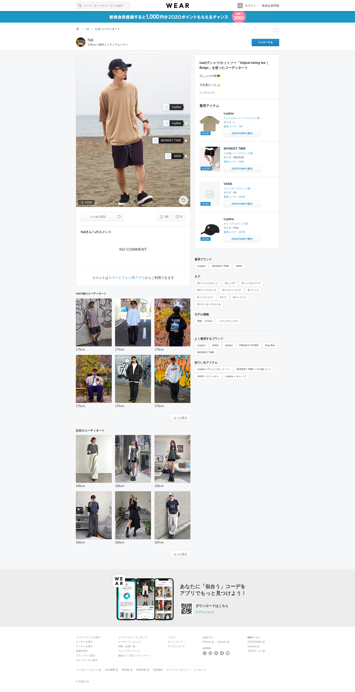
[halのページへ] (81, 42)
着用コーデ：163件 (234, 196)
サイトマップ (175, 641)
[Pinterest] (228, 653)
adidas (229, 345)
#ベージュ (253, 290)
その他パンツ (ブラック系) (238, 153)
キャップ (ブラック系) (236, 223)
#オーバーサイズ (206, 290)
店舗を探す (82, 650)
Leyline (229, 113)
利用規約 (158, 670)
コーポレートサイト (87, 669)
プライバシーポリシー (178, 670)
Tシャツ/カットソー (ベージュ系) (242, 118)
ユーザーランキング (129, 641)
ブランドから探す (86, 655)
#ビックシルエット (207, 283)
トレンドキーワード (129, 650)
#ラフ (223, 297)
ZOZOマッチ (255, 650)
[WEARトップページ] (78, 29)
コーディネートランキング (133, 637)
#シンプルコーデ (251, 283)
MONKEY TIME (235, 148)
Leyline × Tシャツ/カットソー (213, 369)
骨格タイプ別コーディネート (134, 655)
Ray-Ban (270, 345)
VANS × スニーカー (208, 376)
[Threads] (216, 653)
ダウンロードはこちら (212, 606)
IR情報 (125, 669)
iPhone (207, 641)
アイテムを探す (84, 646)
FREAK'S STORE (249, 345)
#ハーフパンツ (205, 297)
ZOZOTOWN (255, 641)
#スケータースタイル (209, 304)
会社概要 (110, 669)
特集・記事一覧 (126, 646)
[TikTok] (222, 653)
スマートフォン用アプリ (126, 277)
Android (221, 641)
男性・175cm (204, 321)
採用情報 (141, 669)
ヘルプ (171, 637)
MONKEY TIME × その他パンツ (253, 369)
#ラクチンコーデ (231, 290)
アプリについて (205, 612)
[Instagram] (210, 653)
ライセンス (200, 670)
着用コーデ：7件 (233, 126)
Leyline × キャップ (235, 376)
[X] (205, 653)
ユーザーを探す (84, 641)
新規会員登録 (270, 5)
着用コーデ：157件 (234, 232)
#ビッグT (230, 283)
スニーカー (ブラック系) (237, 188)
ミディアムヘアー (229, 321)
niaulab (252, 646)
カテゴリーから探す (87, 660)
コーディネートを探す (88, 637)
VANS (228, 184)
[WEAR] (177, 5)
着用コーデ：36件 (234, 161)
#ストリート (240, 297)
